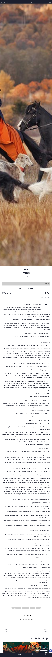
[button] (50, 650)
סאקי (26, 269)
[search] (7, 2)
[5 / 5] (20, 619)
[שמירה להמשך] (7, 293)
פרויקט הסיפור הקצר (28, 2)
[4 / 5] (23, 619)
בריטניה (38, 608)
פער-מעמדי (25, 608)
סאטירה (32, 608)
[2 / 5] (29, 619)
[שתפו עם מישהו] (45, 293)
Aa (10, 293)
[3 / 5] (26, 619)
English (21, 288)
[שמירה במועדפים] (5, 293)
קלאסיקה (18, 608)
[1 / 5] (32, 619)
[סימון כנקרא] (3, 293)
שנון (13, 608)
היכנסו (3, 1)
